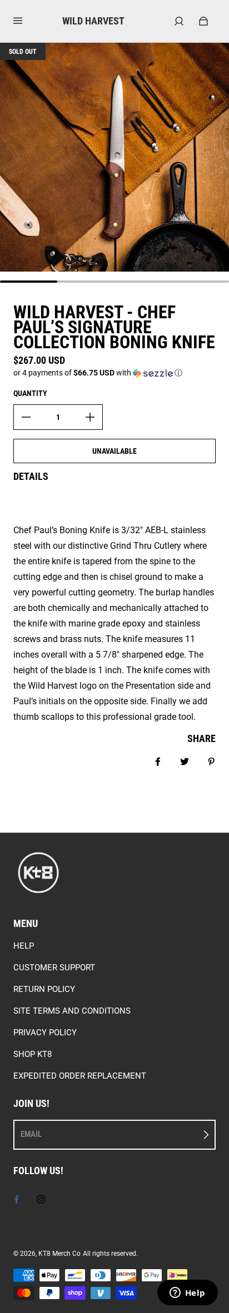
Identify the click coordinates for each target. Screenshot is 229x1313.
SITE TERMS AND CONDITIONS (72, 1011)
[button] (114, 373)
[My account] (179, 21)
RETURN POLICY (44, 989)
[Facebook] (16, 1199)
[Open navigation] (25, 21)
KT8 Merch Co (59, 1253)
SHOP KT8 (32, 1054)
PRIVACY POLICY (45, 1033)
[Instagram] (41, 1199)
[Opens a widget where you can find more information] (187, 1293)
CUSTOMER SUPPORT (54, 968)
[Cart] (203, 21)
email (31, 1134)
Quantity (30, 393)
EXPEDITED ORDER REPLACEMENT (79, 1076)
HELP (23, 946)
